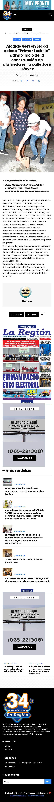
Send (48, 781)
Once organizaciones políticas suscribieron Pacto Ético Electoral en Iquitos (24, 491)
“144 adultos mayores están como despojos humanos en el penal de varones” (39, 670)
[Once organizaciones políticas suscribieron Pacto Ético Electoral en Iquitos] (7, 482)
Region (21, 75)
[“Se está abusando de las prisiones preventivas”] (7, 553)
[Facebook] (21, 80)
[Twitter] (27, 80)
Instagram (26, 763)
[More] (42, 314)
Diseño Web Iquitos (18, 795)
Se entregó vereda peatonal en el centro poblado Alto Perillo (14, 669)
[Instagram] (20, 762)
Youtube (11, 766)
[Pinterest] (33, 80)
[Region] (27, 292)
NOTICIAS (17, 40)
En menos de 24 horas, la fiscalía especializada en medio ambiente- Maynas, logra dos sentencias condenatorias (24, 539)
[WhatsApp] (38, 80)
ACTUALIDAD (27, 40)
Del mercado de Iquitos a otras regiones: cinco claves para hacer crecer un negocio (27, 580)
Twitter (39, 763)
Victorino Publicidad (36, 795)
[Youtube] (6, 766)
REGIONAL (37, 40)
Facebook (12, 763)
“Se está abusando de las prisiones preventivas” (27, 34)
